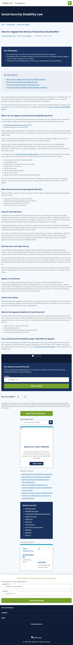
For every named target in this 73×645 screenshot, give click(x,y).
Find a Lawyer (36, 386)
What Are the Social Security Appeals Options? (22, 82)
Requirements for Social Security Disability (36, 477)
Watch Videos (37, 464)
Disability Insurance (31, 511)
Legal (3, 618)
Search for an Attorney (35, 413)
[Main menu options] (7, 3)
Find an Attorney (7, 608)
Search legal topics (27, 419)
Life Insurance (30, 525)
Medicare (28, 533)
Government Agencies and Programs (37, 514)
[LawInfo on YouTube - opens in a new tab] (39, 629)
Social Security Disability (23, 24)
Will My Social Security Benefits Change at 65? (37, 474)
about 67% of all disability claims (27, 154)
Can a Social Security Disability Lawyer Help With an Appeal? (27, 87)
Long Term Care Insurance (34, 527)
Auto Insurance (30, 509)
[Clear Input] (67, 380)
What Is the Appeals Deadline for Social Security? (23, 85)
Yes (18, 397)
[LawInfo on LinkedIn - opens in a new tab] (45, 629)
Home (3, 24)
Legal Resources (10, 24)
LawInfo (4, 613)
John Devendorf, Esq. (9, 36)
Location (6, 376)
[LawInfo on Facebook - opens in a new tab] (28, 629)
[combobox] (36, 379)
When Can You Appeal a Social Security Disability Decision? (26, 79)
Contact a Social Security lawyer (44, 347)
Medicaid (28, 530)
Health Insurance (31, 517)
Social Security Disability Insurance (15, 125)
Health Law (29, 519)
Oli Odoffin (28, 36)
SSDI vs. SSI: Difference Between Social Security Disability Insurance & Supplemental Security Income (37, 487)
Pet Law (27, 535)
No (25, 397)
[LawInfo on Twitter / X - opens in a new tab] (34, 629)
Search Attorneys (36, 600)
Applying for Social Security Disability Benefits (37, 493)
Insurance (28, 522)
